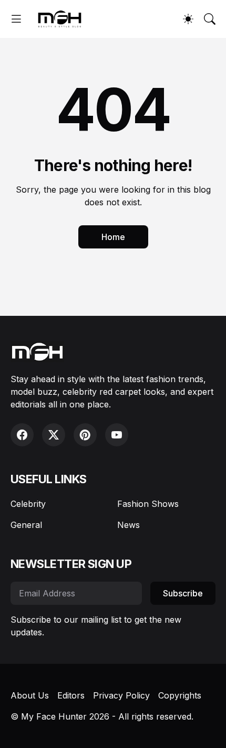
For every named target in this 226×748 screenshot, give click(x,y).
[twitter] (53, 434)
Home (113, 237)
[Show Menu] (16, 18)
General (26, 525)
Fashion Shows (148, 503)
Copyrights (179, 695)
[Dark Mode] (188, 18)
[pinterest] (85, 434)
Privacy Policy (121, 695)
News (128, 525)
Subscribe (183, 593)
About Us (30, 695)
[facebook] (22, 434)
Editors (71, 695)
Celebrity (28, 503)
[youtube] (116, 434)
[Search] (209, 18)
